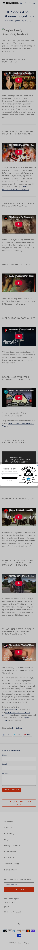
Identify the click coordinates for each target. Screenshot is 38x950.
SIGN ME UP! (9, 477)
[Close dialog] (37, 465)
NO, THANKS (9, 480)
